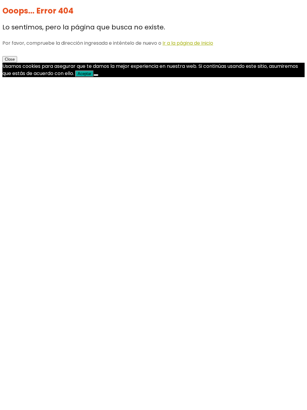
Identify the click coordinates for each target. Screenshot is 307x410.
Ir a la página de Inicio (187, 43)
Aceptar (84, 73)
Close (10, 59)
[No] (96, 75)
